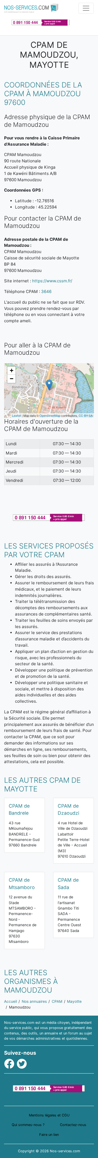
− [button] (11, 378)
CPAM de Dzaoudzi (68, 809)
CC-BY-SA (86, 415)
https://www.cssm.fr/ (52, 280)
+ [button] (11, 370)
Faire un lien (49, 1135)
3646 (46, 291)
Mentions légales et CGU (49, 1115)
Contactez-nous (73, 1125)
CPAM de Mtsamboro (22, 883)
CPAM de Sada (68, 883)
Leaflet (16, 415)
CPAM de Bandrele (19, 809)
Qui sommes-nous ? (28, 1125)
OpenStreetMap (49, 415)
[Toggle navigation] (86, 8)
